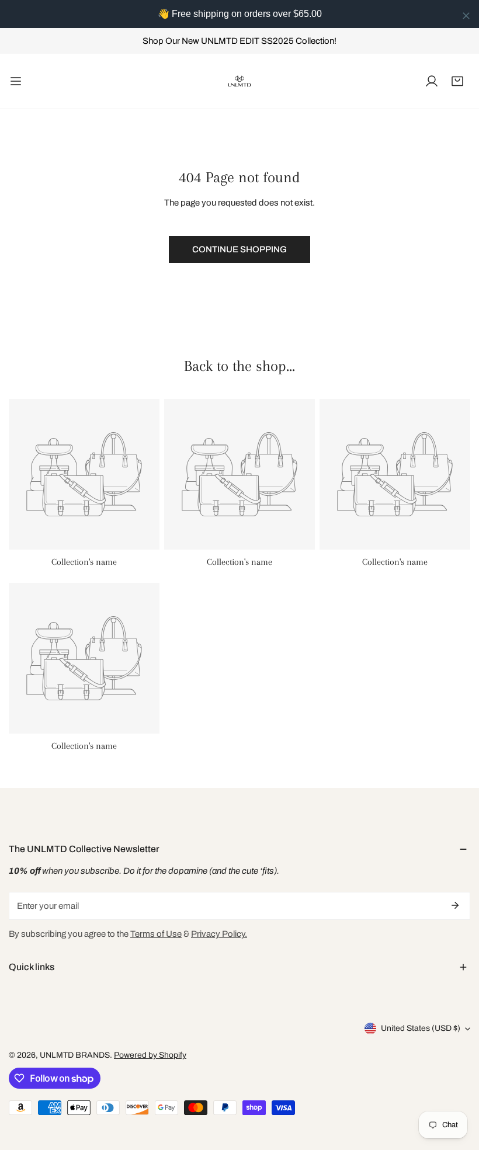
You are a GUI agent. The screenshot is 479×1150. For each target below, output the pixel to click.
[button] (457, 81)
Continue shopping (239, 249)
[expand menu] (16, 81)
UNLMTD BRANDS (75, 1055)
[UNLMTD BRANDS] (239, 81)
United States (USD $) (420, 1028)
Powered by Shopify (150, 1055)
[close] (466, 15)
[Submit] (455, 905)
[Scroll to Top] (458, 1088)
